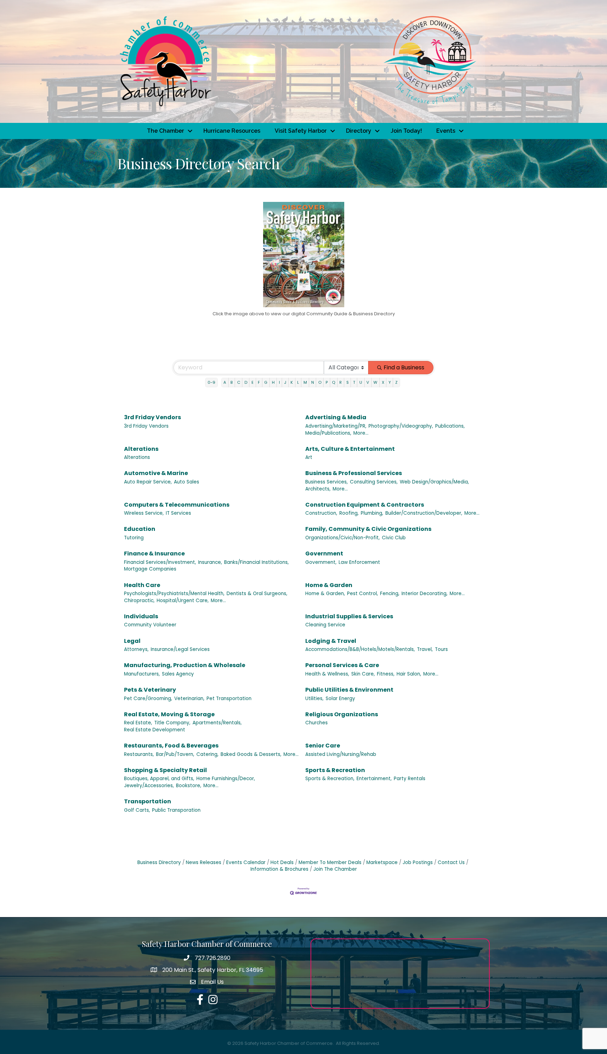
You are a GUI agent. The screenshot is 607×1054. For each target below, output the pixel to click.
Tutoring (134, 537)
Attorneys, (136, 649)
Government (324, 553)
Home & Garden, (325, 593)
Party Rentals (409, 778)
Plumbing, (372, 513)
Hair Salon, (409, 674)
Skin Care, (363, 674)
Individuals (141, 616)
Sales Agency (178, 674)
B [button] (231, 382)
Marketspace (382, 862)
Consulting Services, (374, 482)
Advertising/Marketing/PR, (335, 426)
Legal (132, 641)
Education (139, 529)
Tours (441, 649)
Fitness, (385, 674)
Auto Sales (186, 482)
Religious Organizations (341, 714)
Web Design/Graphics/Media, (434, 482)
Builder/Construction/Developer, (423, 513)
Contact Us (451, 862)
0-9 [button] (211, 382)
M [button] (305, 382)
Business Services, (326, 482)
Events (445, 130)
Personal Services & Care (342, 665)
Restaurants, (139, 754)
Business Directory (159, 862)
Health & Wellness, (327, 674)
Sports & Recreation (335, 770)
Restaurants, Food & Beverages (171, 746)
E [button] (253, 382)
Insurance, (210, 562)
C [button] (238, 382)
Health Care (142, 585)
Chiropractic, (139, 600)
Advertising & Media (335, 417)
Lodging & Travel (330, 641)
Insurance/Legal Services (180, 649)
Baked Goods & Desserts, (251, 754)
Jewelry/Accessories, (149, 785)
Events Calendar (246, 862)
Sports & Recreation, (329, 778)
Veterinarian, (189, 698)
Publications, (450, 426)
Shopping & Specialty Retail (165, 770)
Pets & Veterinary (150, 690)
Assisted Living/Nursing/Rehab (340, 754)
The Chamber (165, 130)
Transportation (147, 801)
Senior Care (322, 746)
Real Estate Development (154, 729)
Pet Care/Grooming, (148, 698)
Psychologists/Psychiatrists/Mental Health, (174, 593)
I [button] (279, 382)
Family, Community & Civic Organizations (368, 529)
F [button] (259, 382)
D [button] (245, 382)
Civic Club (394, 537)
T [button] (354, 382)
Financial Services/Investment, (160, 562)
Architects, (318, 489)
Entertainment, (374, 778)
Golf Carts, (137, 810)
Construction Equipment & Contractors (364, 505)
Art (308, 457)
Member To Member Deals (330, 862)
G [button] (265, 382)
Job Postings (418, 862)
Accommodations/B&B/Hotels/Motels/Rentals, (360, 649)
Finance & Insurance (154, 553)
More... (360, 433)
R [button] (340, 382)
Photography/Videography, (400, 426)
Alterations (141, 449)
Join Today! (406, 130)
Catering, (207, 754)
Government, (321, 562)
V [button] (367, 382)
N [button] (312, 382)
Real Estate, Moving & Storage (169, 714)
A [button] (224, 382)
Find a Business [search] (404, 367)
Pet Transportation (229, 698)
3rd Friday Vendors (152, 417)
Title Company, (172, 722)
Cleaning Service (325, 624)
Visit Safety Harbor (301, 130)
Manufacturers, (142, 674)
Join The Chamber (335, 869)
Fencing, (389, 593)
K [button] (292, 382)
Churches (316, 722)
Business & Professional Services (353, 473)
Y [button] (390, 382)
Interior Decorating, (425, 593)
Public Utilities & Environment (349, 690)
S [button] (347, 382)
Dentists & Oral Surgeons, (257, 593)
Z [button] (396, 382)
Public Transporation (176, 810)
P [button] (327, 382)
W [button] (375, 382)
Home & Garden (328, 585)
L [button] (298, 382)
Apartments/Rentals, (217, 722)
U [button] (360, 382)
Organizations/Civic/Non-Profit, (342, 537)
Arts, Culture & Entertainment (350, 449)
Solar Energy (340, 698)
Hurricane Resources (231, 130)
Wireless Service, (144, 513)
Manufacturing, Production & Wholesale (184, 665)
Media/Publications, (328, 433)
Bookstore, (188, 785)
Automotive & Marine (156, 473)
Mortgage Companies (150, 569)
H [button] (273, 382)
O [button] (319, 382)
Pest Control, (362, 593)
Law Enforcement (359, 562)
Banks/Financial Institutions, (256, 562)
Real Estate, (138, 722)
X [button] (383, 382)
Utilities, (314, 698)
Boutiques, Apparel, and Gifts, (159, 778)
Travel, (425, 649)
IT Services (178, 513)
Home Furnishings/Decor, (225, 778)
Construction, (321, 513)
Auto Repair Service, (148, 482)
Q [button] (333, 382)
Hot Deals (282, 862)
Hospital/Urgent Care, (183, 600)
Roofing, (349, 513)
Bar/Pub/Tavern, (175, 754)
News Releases (203, 862)
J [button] (285, 382)
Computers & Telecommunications (176, 505)
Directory (358, 130)
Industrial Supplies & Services (349, 616)
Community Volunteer (150, 624)
